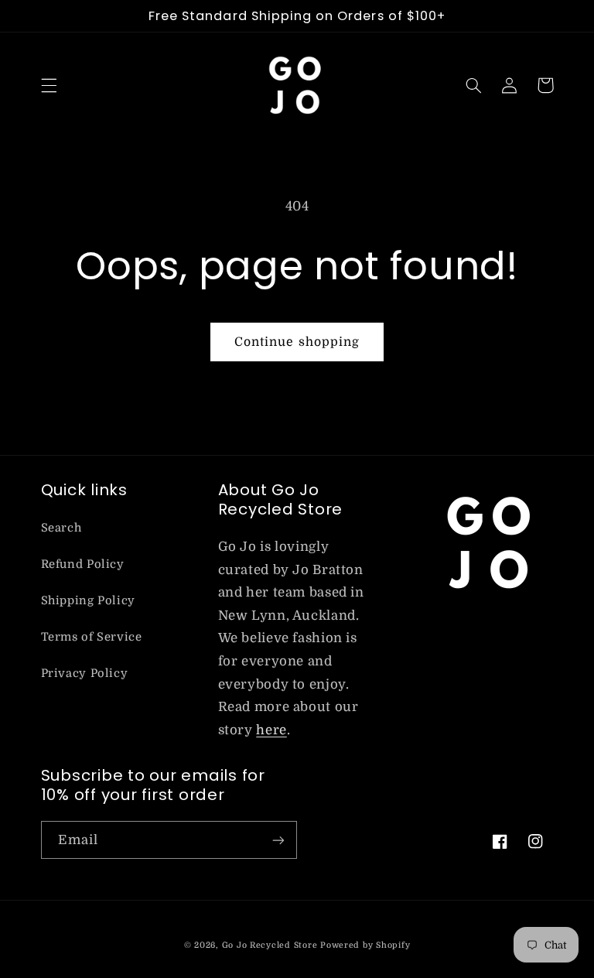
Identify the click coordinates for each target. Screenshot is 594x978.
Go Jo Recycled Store (270, 945)
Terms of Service (91, 637)
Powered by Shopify (365, 945)
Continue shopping (297, 342)
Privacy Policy (84, 673)
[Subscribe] (278, 840)
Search (61, 528)
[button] (49, 85)
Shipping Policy (88, 600)
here (271, 730)
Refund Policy (83, 564)
